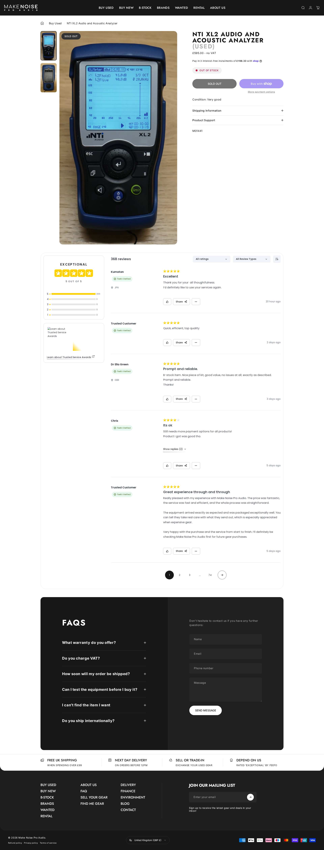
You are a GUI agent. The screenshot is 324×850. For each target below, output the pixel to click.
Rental (46, 816)
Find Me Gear (92, 804)
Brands (47, 804)
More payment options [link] (261, 91)
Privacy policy (31, 843)
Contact (128, 810)
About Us (88, 785)
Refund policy (15, 843)
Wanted (47, 810)
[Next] (169, 146)
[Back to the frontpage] (42, 23)
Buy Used (55, 23)
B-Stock (47, 797)
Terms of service (48, 843)
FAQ (83, 791)
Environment (133, 797)
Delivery (128, 785)
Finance (128, 791)
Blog (125, 804)
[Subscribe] (250, 797)
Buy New (48, 791)
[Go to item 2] (48, 77)
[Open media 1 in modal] (118, 137)
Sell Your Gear (93, 797)
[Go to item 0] (48, 45)
